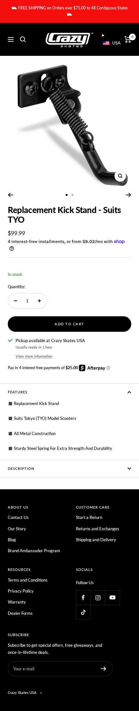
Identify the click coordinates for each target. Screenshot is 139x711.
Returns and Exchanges (97, 528)
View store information (34, 356)
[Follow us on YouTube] (112, 597)
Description (21, 468)
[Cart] (127, 39)
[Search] (23, 39)
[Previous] (10, 195)
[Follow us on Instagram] (98, 597)
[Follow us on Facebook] (83, 597)
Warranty (17, 601)
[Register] (103, 668)
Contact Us (18, 517)
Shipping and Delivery (96, 539)
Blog (12, 539)
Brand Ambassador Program (34, 550)
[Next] (128, 195)
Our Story (17, 528)
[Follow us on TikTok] (83, 612)
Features (17, 392)
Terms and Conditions (28, 580)
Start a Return (89, 517)
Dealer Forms (20, 613)
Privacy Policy (21, 591)
